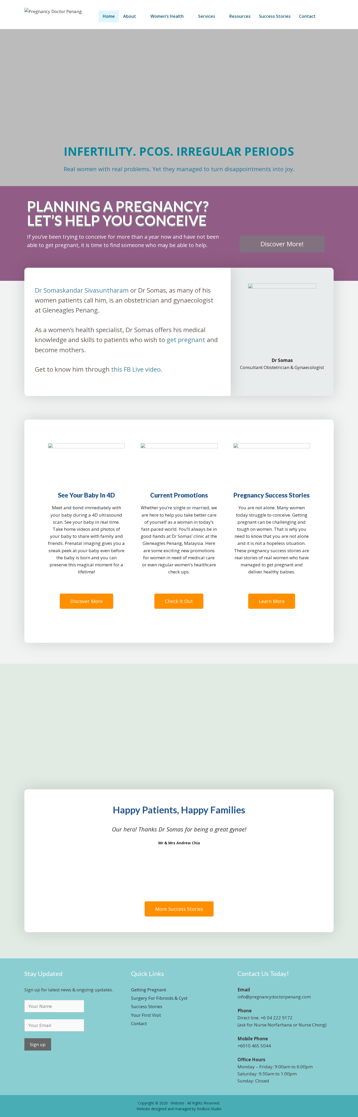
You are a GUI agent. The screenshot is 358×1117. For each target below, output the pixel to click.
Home (109, 16)
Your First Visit (146, 1015)
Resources (240, 16)
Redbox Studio (209, 1108)
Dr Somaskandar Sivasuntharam (82, 290)
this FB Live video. (136, 369)
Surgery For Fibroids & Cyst (159, 998)
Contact (307, 16)
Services (206, 16)
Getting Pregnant (148, 990)
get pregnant (186, 339)
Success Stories (275, 16)
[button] (5, 107)
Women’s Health (167, 16)
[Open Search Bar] (327, 16)
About (129, 16)
